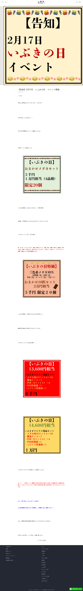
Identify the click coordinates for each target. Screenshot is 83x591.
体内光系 (43, 564)
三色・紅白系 (44, 558)
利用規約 (8, 558)
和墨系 (43, 560)
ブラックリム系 (45, 569)
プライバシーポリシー (10, 555)
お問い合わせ (44, 580)
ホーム (43, 546)
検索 (7, 548)
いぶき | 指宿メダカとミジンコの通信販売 (39, 589)
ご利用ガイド (9, 546)
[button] (2, 2)
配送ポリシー (9, 551)
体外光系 (43, 562)
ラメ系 (43, 555)
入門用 (43, 553)
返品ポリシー (9, 553)
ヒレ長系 (43, 567)
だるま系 (43, 571)
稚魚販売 (43, 574)
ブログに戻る (42, 540)
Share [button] (20, 95)
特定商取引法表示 (9, 560)
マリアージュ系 (45, 548)
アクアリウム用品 (45, 576)
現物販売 (43, 551)
